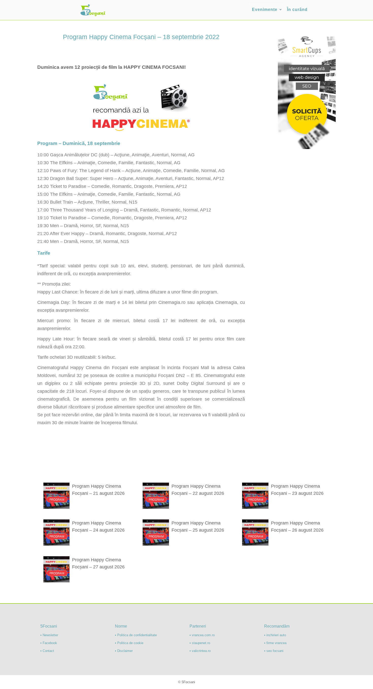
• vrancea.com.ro (202, 635)
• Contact (47, 651)
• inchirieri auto (275, 635)
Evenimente (264, 9)
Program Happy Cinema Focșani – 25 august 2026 (198, 526)
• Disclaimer (124, 651)
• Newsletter (49, 635)
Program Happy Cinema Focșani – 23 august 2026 (297, 490)
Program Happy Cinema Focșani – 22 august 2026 (198, 490)
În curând (297, 9)
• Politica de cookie (129, 643)
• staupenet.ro (200, 643)
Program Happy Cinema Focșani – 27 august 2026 (98, 563)
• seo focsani (273, 651)
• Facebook (48, 643)
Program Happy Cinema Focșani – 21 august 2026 (98, 490)
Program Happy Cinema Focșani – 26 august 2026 (297, 526)
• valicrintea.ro (200, 651)
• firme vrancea (275, 643)
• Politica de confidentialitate (136, 635)
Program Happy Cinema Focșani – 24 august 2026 (98, 526)
